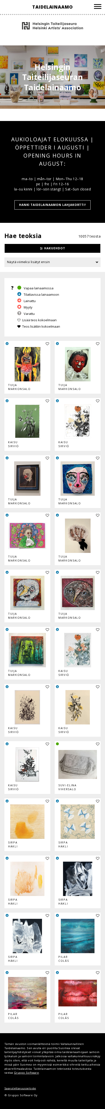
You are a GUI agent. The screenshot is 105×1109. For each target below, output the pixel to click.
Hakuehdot (54, 248)
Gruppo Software (26, 1072)
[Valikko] (97, 7)
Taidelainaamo (52, 7)
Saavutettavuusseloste (20, 1088)
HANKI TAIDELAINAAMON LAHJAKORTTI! (52, 205)
